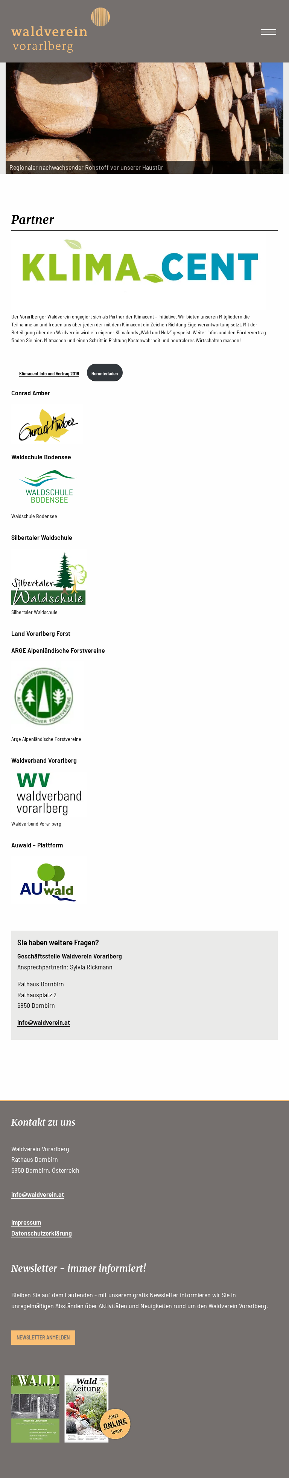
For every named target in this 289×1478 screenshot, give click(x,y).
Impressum (26, 1222)
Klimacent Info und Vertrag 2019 (49, 373)
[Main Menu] (268, 32)
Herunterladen (104, 373)
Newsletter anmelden (43, 1337)
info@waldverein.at (43, 1022)
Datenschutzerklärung (41, 1233)
